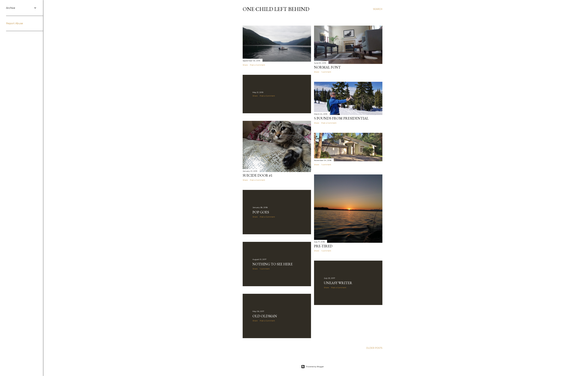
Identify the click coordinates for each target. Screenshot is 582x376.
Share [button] (245, 65)
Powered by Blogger (315, 366)
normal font (327, 67)
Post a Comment (257, 65)
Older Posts (374, 348)
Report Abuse (14, 23)
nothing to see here (273, 264)
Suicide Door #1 (258, 175)
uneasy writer (338, 282)
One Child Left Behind (276, 9)
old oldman (265, 316)
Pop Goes (261, 212)
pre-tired (323, 246)
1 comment (326, 72)
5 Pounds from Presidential (341, 118)
